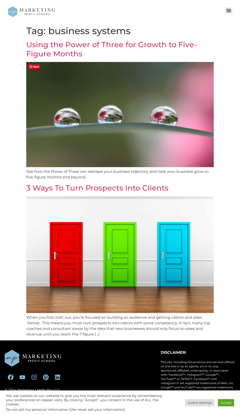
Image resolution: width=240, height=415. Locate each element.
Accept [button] (226, 402)
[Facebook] (10, 377)
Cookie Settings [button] (200, 402)
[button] (228, 10)
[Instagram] (34, 377)
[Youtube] (22, 377)
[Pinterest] (46, 377)
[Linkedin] (57, 377)
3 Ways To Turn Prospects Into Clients (97, 187)
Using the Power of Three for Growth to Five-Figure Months (111, 49)
